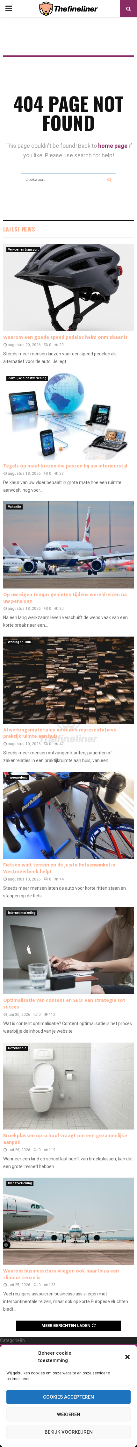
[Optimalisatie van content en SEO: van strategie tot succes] (68, 950)
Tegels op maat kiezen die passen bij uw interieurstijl (65, 466)
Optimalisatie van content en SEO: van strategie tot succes (64, 1003)
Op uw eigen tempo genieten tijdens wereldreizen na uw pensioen (65, 598)
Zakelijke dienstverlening (27, 378)
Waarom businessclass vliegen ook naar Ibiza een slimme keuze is (61, 1274)
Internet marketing (22, 913)
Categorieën (12, 1340)
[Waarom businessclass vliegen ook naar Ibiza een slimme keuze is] (68, 1221)
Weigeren (68, 1414)
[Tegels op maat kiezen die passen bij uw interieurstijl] (68, 416)
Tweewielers (17, 777)
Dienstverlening (20, 1183)
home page (112, 145)
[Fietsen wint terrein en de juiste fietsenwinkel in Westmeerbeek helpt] (68, 815)
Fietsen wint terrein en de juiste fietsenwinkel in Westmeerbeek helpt (59, 868)
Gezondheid (17, 1048)
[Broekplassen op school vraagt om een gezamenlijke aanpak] (68, 1086)
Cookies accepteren (68, 1397)
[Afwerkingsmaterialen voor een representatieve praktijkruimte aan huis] (68, 680)
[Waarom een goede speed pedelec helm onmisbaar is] (68, 287)
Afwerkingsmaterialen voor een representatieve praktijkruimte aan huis (59, 733)
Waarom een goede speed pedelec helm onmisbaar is (65, 337)
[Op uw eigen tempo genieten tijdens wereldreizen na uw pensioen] (68, 544)
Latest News (19, 229)
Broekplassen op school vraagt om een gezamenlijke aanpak (65, 1139)
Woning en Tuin (19, 642)
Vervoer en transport (23, 249)
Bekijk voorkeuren (69, 1432)
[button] (127, 1357)
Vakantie (14, 507)
